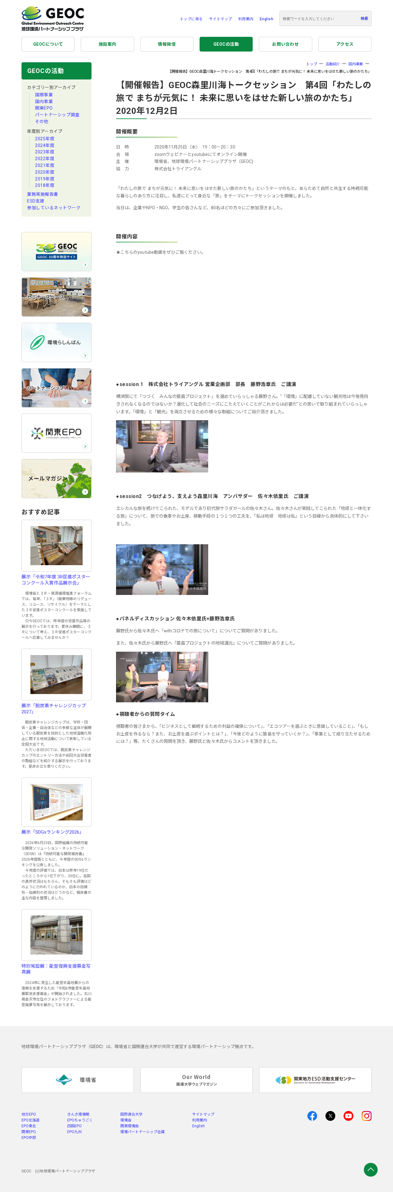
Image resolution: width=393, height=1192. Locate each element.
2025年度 (44, 138)
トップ (311, 64)
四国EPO (74, 1126)
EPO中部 (28, 1138)
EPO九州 (74, 1132)
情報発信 (167, 44)
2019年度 (44, 178)
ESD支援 (36, 201)
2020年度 (44, 172)
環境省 (125, 1120)
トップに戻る (191, 19)
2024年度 (44, 145)
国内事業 (44, 101)
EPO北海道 (30, 1120)
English (267, 19)
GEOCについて (48, 44)
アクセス (345, 44)
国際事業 (44, 94)
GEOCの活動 (226, 44)
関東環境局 (129, 1126)
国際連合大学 (131, 1114)
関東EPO (44, 108)
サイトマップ (220, 19)
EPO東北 (28, 1126)
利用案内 (246, 19)
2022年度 (44, 158)
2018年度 (44, 185)
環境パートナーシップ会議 (142, 1132)
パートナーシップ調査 (57, 114)
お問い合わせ (285, 44)
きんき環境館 (78, 1114)
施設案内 (107, 44)
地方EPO (28, 1114)
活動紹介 (332, 64)
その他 (42, 121)
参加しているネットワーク (53, 207)
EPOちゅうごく (80, 1120)
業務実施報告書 (42, 194)
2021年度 (44, 165)
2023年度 (44, 151)
